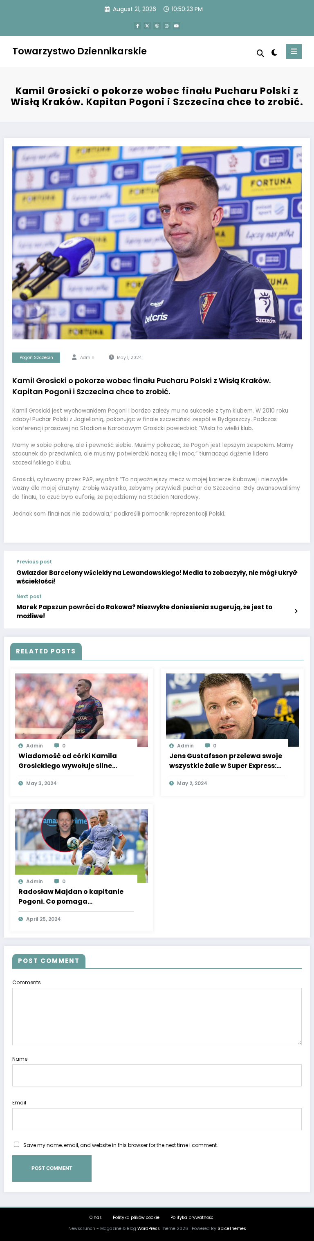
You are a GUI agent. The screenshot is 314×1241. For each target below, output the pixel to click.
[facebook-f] (137, 25)
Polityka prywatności (192, 1217)
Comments (26, 982)
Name (19, 1058)
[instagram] (166, 25)
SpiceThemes (232, 1228)
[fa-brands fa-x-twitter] (147, 25)
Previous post (34, 562)
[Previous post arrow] (296, 572)
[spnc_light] (273, 52)
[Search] (260, 53)
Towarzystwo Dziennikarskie (79, 51)
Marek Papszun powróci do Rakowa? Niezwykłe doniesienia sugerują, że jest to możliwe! (144, 611)
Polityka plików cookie (136, 1217)
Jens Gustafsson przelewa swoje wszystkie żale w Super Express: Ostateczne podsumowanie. (225, 761)
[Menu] (294, 51)
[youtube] (176, 25)
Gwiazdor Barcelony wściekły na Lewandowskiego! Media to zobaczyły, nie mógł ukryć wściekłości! (156, 577)
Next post (29, 596)
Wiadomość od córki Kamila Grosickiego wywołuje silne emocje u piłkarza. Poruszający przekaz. (72, 761)
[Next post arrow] (296, 611)
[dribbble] (157, 25)
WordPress (148, 1228)
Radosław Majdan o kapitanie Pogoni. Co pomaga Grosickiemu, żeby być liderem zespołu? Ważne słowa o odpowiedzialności (71, 897)
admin (87, 358)
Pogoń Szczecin (36, 358)
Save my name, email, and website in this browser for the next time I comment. (120, 1145)
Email (19, 1102)
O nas (96, 1217)
